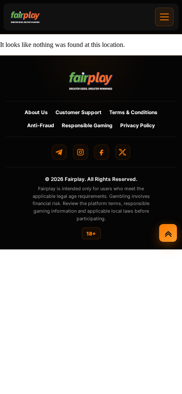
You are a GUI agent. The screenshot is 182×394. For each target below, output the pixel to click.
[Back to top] (168, 233)
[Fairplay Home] (91, 80)
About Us (36, 112)
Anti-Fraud (40, 125)
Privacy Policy (137, 125)
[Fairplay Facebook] (101, 152)
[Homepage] (25, 17)
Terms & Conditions (133, 112)
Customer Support (78, 112)
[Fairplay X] (122, 152)
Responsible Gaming (87, 125)
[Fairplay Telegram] (59, 152)
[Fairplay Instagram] (80, 152)
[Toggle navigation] (164, 17)
